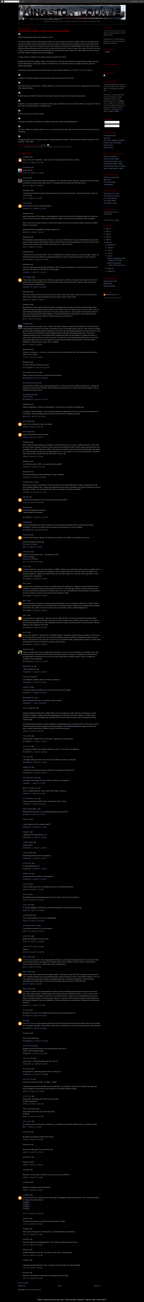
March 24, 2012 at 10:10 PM (34, 416)
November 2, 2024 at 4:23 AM (35, 741)
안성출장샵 (26, 1208)
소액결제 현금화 (28, 842)
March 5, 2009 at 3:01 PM (33, 232)
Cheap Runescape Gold (30, 394)
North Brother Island (110, 135)
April (109, 256)
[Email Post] (48, 145)
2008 (107, 242)
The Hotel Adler (108, 184)
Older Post (97, 1286)
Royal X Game (30, 1023)
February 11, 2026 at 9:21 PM (35, 1064)
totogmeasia (26, 1144)
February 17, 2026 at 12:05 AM (35, 1074)
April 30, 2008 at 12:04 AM (33, 173)
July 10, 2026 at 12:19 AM (33, 1213)
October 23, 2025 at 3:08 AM (34, 1028)
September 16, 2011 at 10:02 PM (36, 367)
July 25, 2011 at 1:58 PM (32, 357)
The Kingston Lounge (110, 203)
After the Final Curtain (110, 281)
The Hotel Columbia (110, 182)
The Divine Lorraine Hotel (111, 177)
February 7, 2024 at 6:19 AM (34, 682)
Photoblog (69, 146)
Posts (108, 122)
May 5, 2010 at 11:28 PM (32, 344)
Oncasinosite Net (28, 676)
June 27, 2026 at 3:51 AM (33, 1139)
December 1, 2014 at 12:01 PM (35, 517)
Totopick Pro (26, 687)
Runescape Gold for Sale (30, 383)
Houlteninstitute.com (29, 482)
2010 (107, 237)
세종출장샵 (26, 1202)
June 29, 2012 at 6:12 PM (33, 456)
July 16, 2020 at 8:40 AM (32, 562)
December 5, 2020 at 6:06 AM (35, 579)
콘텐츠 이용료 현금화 (29, 1109)
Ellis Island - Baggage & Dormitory (114, 140)
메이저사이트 (27, 746)
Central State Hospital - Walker (113, 163)
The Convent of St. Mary (111, 193)
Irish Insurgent (27, 277)
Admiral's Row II (109, 147)
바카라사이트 (27, 863)
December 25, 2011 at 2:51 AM (35, 399)
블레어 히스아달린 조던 (30, 788)
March (110, 268)
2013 (107, 229)
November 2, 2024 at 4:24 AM (35, 762)
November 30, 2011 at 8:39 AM (35, 378)
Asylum (34, 146)
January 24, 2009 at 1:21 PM (34, 208)
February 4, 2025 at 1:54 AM (34, 858)
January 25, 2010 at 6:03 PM (34, 287)
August (110, 247)
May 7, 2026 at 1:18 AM (32, 1127)
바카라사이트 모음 (28, 1046)
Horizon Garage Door (29, 708)
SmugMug (120, 101)
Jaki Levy (26, 178)
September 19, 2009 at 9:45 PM (36, 259)
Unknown (25, 203)
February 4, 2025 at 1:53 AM (34, 837)
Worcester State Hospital (111, 159)
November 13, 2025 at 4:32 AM (35, 1041)
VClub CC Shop (27, 960)
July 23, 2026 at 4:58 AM (32, 1245)
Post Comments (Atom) (34, 1289)
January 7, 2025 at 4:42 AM (34, 804)
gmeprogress (27, 1157)
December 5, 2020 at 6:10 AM (35, 595)
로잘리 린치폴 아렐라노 (30, 809)
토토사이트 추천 (28, 1058)
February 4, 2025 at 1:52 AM (34, 827)
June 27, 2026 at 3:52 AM (33, 1165)
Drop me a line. (108, 35)
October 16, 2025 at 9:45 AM (34, 1015)
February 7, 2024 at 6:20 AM (34, 703)
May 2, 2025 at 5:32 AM (32, 967)
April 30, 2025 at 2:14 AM (33, 900)
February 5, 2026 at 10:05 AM (35, 1053)
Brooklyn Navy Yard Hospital (112, 143)
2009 (107, 240)
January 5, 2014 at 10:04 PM (34, 477)
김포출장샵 (26, 1204)
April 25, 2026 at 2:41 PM (33, 1116)
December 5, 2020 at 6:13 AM (35, 610)
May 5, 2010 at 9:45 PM (32, 319)
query (24, 1020)
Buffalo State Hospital (110, 156)
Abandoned (27, 146)
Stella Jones (26, 649)
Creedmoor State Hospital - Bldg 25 (114, 166)
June (109, 253)
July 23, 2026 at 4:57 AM (32, 1224)
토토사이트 (26, 756)
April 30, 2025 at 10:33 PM (33, 931)
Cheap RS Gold (27, 397)
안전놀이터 (26, 832)
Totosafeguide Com (29, 697)
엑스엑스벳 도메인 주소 (30, 925)
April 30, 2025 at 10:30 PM (33, 910)
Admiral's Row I (108, 145)
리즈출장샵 (26, 1195)
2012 (107, 231)
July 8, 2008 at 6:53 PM (32, 198)
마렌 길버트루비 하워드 (30, 777)
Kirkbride (59, 61)
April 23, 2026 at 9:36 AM (33, 1104)
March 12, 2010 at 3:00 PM (33, 300)
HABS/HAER (108, 283)
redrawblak (26, 157)
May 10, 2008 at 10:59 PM (33, 185)
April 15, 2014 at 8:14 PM (33, 502)
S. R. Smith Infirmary (110, 198)
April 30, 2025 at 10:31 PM (33, 921)
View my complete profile (113, 297)
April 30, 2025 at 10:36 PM (33, 941)
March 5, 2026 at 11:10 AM (33, 1091)
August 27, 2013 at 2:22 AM (34, 467)
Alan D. (25, 566)
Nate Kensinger (52, 70)
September (111, 245)
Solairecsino (26, 1132)
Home (59, 1286)
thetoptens (26, 1218)
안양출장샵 (26, 1206)
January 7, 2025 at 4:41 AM (34, 783)
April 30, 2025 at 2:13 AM (33, 889)
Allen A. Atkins (27, 957)
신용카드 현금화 (28, 852)
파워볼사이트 (27, 767)
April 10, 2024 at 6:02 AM (33, 731)
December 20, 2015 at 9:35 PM (35, 530)
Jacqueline (26, 323)
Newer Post (21, 1286)
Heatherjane (26, 1033)
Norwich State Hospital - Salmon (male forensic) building (43, 31)
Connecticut (42, 146)
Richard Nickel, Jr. (112, 294)
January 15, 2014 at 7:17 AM (34, 492)
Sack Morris (26, 167)
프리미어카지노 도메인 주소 (31, 946)
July (109, 250)
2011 (107, 234)
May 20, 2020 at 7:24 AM (32, 547)
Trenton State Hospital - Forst (113, 161)
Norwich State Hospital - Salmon (113, 168)
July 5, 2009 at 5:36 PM (32, 247)
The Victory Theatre (110, 200)
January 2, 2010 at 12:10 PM (34, 272)
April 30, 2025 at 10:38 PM (33, 952)
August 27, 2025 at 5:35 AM (34, 1005)
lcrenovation (26, 535)
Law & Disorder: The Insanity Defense (80, 70)
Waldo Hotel (107, 180)
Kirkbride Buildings (109, 286)
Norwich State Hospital (56, 146)
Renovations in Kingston (30, 544)
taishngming (26, 1182)
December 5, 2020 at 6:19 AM (35, 644)
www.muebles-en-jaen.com (31, 372)
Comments (109, 126)
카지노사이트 (27, 736)
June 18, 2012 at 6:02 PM (33, 427)
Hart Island (107, 138)
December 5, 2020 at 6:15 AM (35, 627)
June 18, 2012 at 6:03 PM (33, 437)
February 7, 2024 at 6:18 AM (34, 672)
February (110, 271)
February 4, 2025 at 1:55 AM (34, 879)
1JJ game (85, 994)
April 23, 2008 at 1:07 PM (33, 162)
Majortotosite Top (28, 666)
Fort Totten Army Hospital (111, 196)
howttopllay (26, 1169)
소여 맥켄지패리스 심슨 (30, 798)
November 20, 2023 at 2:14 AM (35, 661)
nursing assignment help (67, 652)
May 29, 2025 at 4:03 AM (32, 984)
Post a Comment (23, 1283)
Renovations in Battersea (30, 559)
